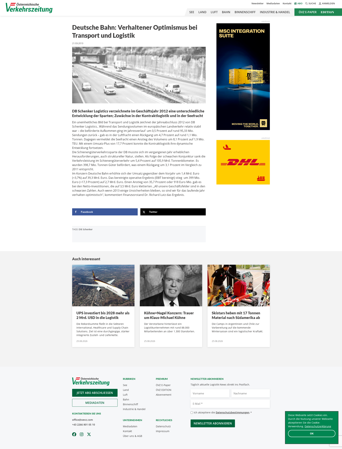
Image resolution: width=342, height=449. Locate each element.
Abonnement (163, 394)
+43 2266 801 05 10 (83, 424)
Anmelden (328, 3)
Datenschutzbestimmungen (232, 412)
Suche (312, 3)
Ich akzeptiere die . (223, 412)
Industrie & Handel (275, 12)
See (191, 12)
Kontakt (287, 3)
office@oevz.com (82, 419)
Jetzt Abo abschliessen (95, 393)
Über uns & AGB (132, 436)
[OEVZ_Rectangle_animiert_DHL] (243, 162)
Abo (299, 3)
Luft (214, 12)
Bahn (226, 12)
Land (202, 12)
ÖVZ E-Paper (308, 12)
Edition (327, 12)
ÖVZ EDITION (163, 390)
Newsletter (258, 3)
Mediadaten (273, 3)
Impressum (162, 431)
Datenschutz (163, 426)
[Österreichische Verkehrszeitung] (29, 8)
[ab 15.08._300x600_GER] (243, 76)
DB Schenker (86, 229)
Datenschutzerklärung (318, 426)
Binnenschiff (245, 12)
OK (312, 433)
